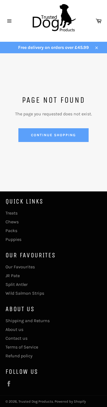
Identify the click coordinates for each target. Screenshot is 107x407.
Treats (11, 213)
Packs (11, 230)
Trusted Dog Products (35, 401)
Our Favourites (20, 266)
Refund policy (18, 355)
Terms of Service (21, 347)
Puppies (13, 239)
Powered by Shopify (70, 401)
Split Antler (16, 284)
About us (14, 329)
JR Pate (12, 275)
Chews (12, 221)
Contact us (16, 338)
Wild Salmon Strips (24, 293)
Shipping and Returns (27, 320)
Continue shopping (53, 135)
